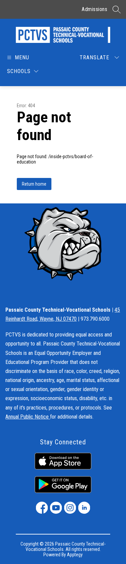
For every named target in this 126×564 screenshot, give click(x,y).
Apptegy (75, 554)
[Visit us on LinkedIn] (84, 508)
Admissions (94, 9)
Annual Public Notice (27, 417)
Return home (34, 184)
